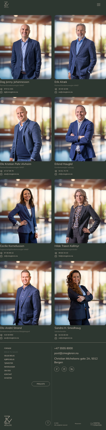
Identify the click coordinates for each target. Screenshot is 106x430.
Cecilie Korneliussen (12, 245)
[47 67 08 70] (1, 171)
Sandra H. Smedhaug (68, 327)
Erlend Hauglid (63, 163)
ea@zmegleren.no (66, 92)
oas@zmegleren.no (11, 338)
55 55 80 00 (63, 335)
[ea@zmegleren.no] (56, 92)
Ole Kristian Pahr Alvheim (15, 163)
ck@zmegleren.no (11, 256)
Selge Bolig (9, 356)
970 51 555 (8, 89)
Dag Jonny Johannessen (14, 81)
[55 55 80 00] (56, 335)
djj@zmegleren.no (11, 92)
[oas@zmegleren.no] (1, 338)
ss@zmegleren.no (65, 338)
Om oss (7, 371)
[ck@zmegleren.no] (1, 256)
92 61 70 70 (63, 171)
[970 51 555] (1, 89)
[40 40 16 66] (56, 89)
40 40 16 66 (63, 89)
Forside (7, 348)
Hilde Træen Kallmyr (67, 245)
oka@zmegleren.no (11, 174)
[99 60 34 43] (56, 253)
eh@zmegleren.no (65, 174)
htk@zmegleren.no (66, 256)
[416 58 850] (1, 335)
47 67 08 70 (9, 171)
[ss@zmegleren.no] (56, 338)
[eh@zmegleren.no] (56, 174)
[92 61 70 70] (56, 171)
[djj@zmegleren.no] (1, 92)
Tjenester (8, 363)
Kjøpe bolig (9, 359)
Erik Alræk (61, 81)
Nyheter (8, 378)
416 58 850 (8, 335)
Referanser (9, 367)
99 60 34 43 (63, 253)
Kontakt (8, 374)
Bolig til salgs (11, 352)
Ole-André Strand (11, 327)
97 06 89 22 (9, 253)
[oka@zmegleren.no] (1, 174)
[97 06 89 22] (1, 253)
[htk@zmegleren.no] (56, 256)
